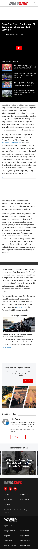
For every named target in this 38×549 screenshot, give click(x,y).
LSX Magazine (25, 541)
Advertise (7, 505)
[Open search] (34, 3)
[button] (19, 48)
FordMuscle (8, 541)
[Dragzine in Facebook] (5, 489)
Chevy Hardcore (9, 531)
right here (20, 307)
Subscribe (28, 381)
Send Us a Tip (8, 500)
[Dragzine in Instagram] (10, 489)
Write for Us (24, 500)
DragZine (7, 536)
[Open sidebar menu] (3, 3)
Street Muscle (25, 546)
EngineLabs (24, 536)
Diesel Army (24, 531)
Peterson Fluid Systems (11, 143)
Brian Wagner (7, 347)
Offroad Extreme (10, 546)
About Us (7, 495)
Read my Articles (18, 437)
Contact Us (24, 495)
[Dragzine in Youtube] (15, 489)
